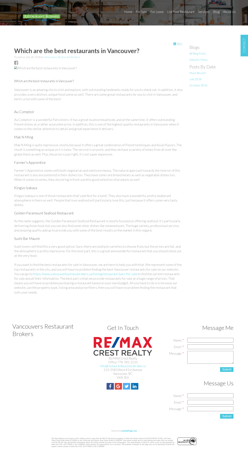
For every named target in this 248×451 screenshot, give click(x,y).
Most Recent (197, 73)
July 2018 (195, 79)
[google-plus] (119, 387)
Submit (226, 369)
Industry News (198, 59)
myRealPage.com (129, 431)
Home (128, 12)
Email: (178, 347)
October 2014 (198, 85)
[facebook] (111, 387)
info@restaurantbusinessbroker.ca (123, 366)
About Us (229, 12)
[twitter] (127, 387)
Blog (216, 12)
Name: (177, 340)
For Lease (157, 12)
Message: (175, 353)
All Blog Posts (197, 53)
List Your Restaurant (180, 12)
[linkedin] (135, 387)
